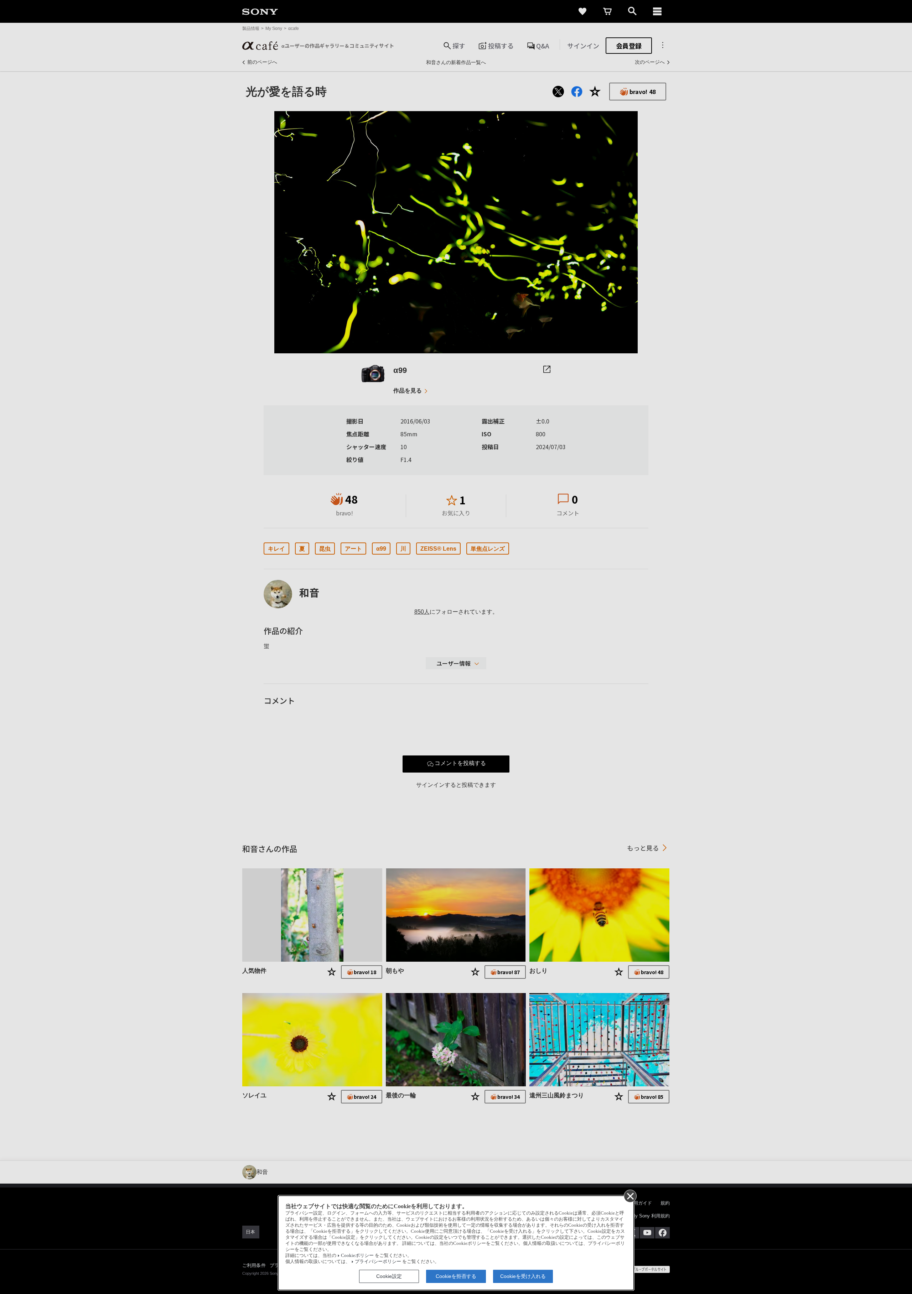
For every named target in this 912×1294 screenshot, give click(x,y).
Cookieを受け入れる (523, 1276)
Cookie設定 (389, 1276)
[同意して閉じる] (630, 1196)
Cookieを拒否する (456, 1276)
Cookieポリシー (357, 1255)
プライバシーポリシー (378, 1261)
